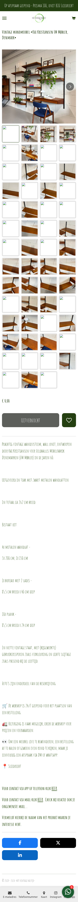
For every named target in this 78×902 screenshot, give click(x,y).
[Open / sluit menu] (4, 18)
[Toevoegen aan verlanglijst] (69, 420)
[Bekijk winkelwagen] (73, 18)
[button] (10, 134)
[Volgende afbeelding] (70, 87)
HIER (54, 788)
